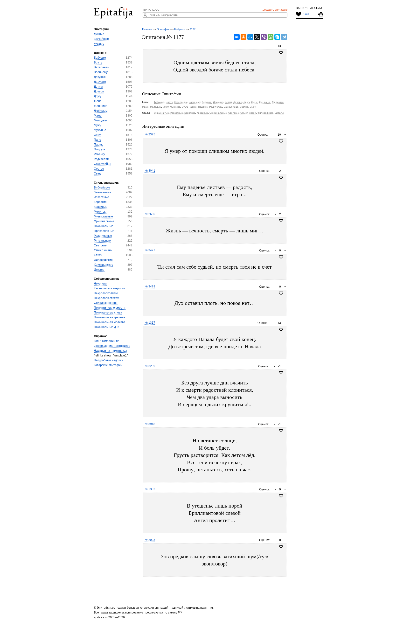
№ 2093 (150, 540)
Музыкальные (103, 216)
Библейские (102, 187)
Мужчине (100, 130)
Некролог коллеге (106, 293)
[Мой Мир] (250, 37)
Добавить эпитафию (275, 9)
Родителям (101, 159)
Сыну (97, 173)
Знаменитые (102, 192)
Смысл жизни (103, 250)
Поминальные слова (108, 312)
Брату (98, 62)
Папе (97, 139)
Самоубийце (102, 164)
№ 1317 (150, 322)
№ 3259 (150, 366)
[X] (257, 37)
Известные (101, 197)
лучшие (99, 34)
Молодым (100, 120)
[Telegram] (284, 37)
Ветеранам (101, 67)
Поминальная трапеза (109, 317)
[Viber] (264, 37)
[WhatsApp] (270, 37)
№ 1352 (150, 489)
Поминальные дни (106, 327)
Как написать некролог (109, 288)
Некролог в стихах (106, 298)
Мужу (97, 125)
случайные (101, 39)
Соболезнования (106, 303)
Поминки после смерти (109, 307)
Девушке (100, 77)
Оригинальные (104, 221)
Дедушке (100, 82)
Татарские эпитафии (108, 365)
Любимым (100, 110)
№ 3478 (150, 286)
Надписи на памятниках (110, 350)
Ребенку (99, 154)
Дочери (99, 91)
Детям (98, 86)
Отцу (97, 135)
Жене (98, 101)
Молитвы (100, 211)
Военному (101, 72)
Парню (98, 144)
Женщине (100, 106)
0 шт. (306, 14)
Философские (103, 260)
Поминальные (103, 226)
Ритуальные (102, 240)
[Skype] (277, 37)
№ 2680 (150, 214)
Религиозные (103, 235)
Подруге (99, 149)
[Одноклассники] (243, 37)
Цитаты (99, 269)
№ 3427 (150, 250)
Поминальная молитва (109, 322)
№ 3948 (150, 424)
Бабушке (100, 57)
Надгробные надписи (108, 360)
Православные (104, 231)
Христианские (103, 264)
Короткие (100, 202)
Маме (98, 115)
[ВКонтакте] (237, 37)
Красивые (100, 207)
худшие (99, 43)
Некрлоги (100, 283)
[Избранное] (281, 141)
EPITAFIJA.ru (151, 9)
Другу (97, 96)
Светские (100, 245)
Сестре (99, 168)
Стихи (98, 255)
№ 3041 (150, 170)
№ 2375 (150, 134)
